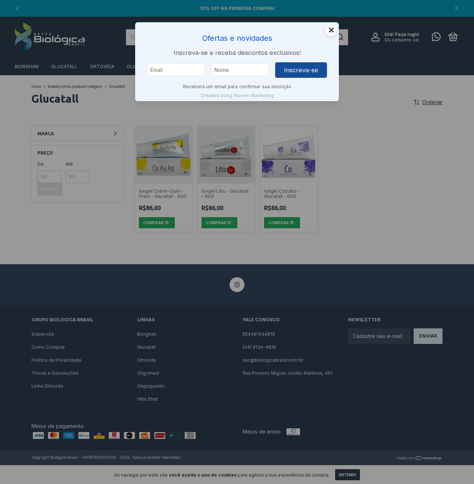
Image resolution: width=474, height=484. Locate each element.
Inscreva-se (301, 70)
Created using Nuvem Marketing (237, 95)
